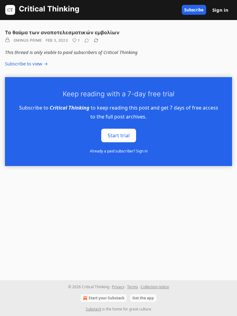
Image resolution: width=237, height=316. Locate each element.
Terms (132, 286)
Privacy (118, 286)
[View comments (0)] (87, 40)
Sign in (220, 10)
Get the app (143, 298)
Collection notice (155, 286)
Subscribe (194, 10)
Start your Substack (106, 298)
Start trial (119, 135)
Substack (93, 309)
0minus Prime (28, 40)
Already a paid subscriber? (119, 151)
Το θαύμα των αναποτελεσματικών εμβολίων (62, 32)
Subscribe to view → (26, 63)
